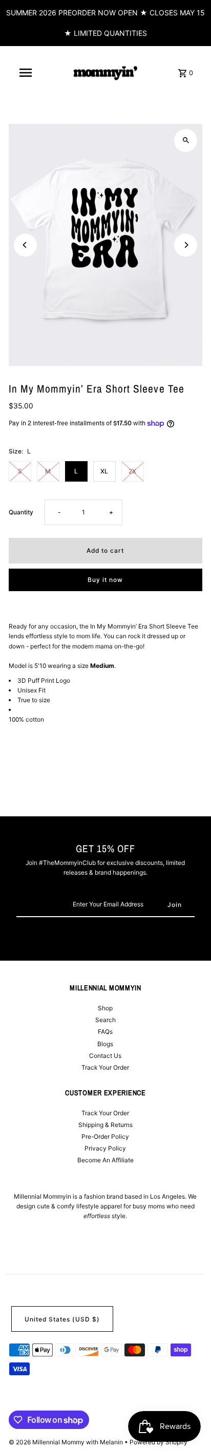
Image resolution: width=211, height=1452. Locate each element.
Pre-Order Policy (105, 1136)
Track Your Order (105, 1067)
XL (104, 471)
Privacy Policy (105, 1148)
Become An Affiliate (105, 1160)
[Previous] (25, 244)
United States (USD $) (62, 1319)
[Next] (185, 244)
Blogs (105, 1044)
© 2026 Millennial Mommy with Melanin (66, 1442)
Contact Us (105, 1055)
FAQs (105, 1031)
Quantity (21, 512)
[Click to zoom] (185, 140)
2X (132, 471)
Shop (105, 1008)
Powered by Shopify (158, 1442)
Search (105, 1020)
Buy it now (105, 579)
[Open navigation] (26, 72)
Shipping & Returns (105, 1125)
